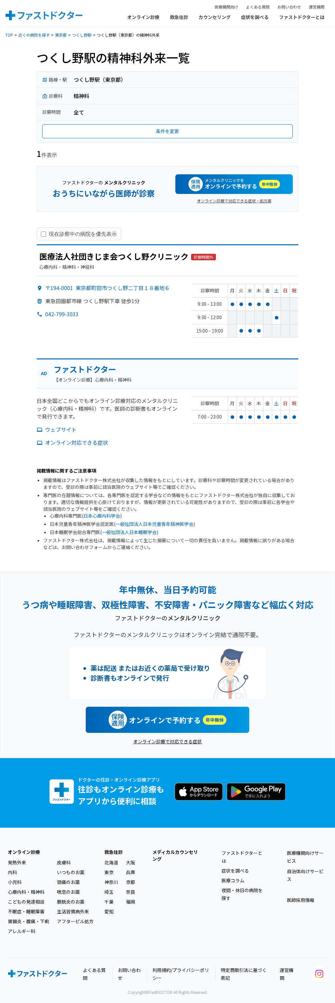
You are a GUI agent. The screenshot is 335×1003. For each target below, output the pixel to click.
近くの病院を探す (34, 35)
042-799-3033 (62, 314)
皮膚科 (64, 862)
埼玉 (109, 892)
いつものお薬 (70, 872)
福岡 (130, 901)
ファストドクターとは (302, 17)
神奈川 (111, 882)
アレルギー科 (21, 931)
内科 (12, 872)
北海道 (111, 862)
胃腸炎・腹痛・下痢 (28, 921)
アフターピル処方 (75, 921)
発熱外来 (17, 862)
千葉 (109, 901)
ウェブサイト (61, 429)
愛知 (109, 911)
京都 (130, 882)
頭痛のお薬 (68, 882)
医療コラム (232, 880)
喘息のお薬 (68, 892)
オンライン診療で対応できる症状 (167, 741)
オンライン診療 (143, 17)
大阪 (130, 862)
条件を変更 (167, 131)
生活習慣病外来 (73, 911)
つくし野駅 (82, 35)
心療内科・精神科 (26, 892)
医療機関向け (226, 6)
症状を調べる (255, 17)
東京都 (61, 35)
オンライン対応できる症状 (76, 442)
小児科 (15, 882)
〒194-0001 (107, 288)
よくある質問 (258, 6)
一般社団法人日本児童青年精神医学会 (154, 524)
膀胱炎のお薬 (70, 901)
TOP (9, 35)
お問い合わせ (289, 6)
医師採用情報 (300, 900)
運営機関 (317, 6)
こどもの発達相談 (26, 901)
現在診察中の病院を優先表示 (83, 234)
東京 (109, 872)
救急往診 (179, 17)
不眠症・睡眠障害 (26, 911)
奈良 (130, 892)
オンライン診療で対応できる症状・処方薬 (234, 200)
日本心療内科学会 (101, 515)
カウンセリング (215, 17)
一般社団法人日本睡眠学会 (129, 532)
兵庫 (130, 872)
